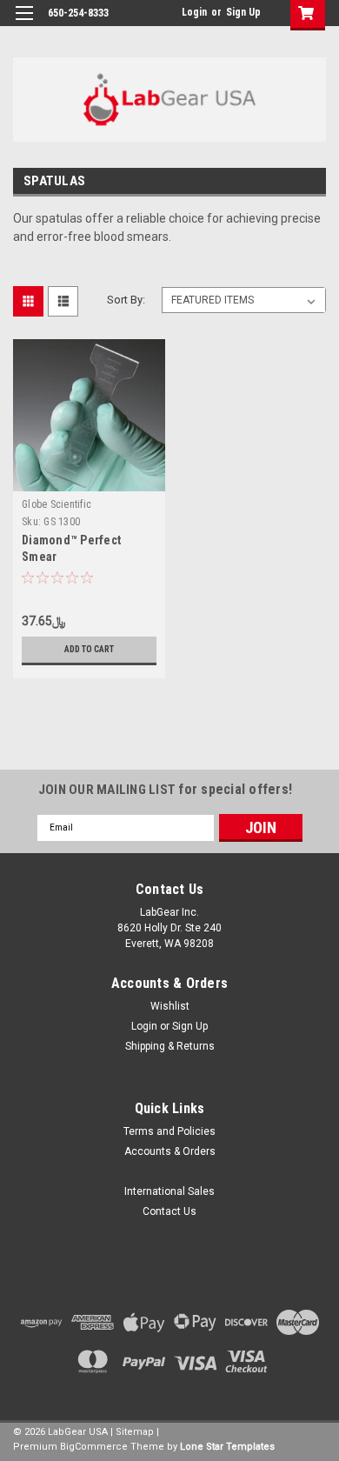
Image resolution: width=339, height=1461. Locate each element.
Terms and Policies (169, 1131)
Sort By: (126, 299)
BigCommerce (94, 1446)
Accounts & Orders (170, 1151)
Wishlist (169, 1006)
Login (194, 12)
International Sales (169, 1191)
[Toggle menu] (24, 24)
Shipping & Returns (170, 1046)
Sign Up (243, 12)
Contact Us (169, 1211)
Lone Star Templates (227, 1446)
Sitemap (135, 1432)
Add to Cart (89, 649)
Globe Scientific (56, 504)
